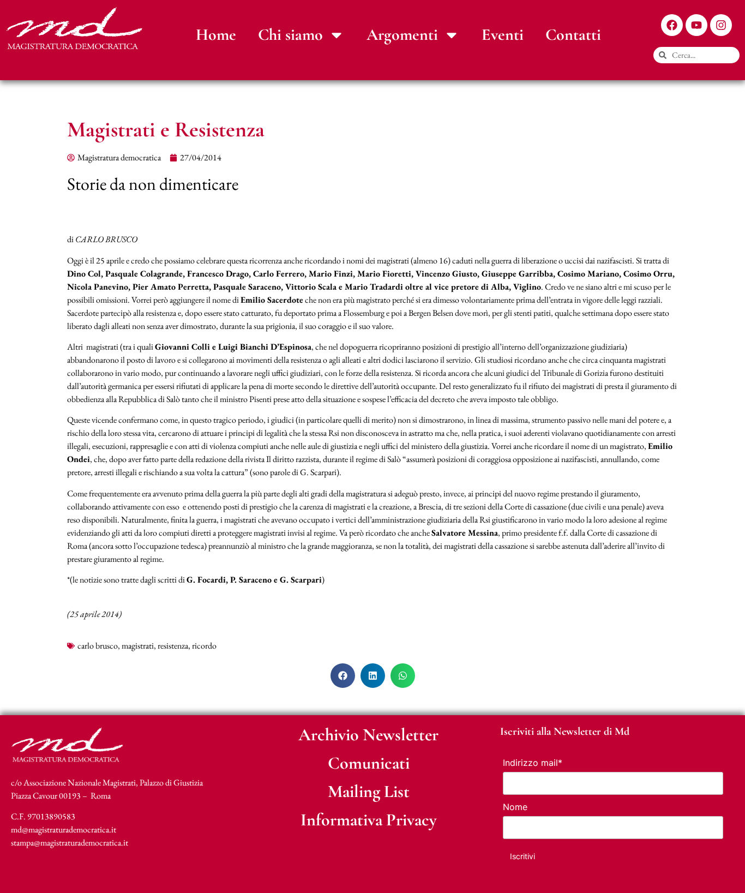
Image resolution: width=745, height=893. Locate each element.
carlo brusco (97, 645)
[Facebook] (672, 25)
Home (216, 35)
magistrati (138, 645)
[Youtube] (696, 25)
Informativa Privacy (369, 819)
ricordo (204, 645)
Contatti (573, 35)
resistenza (173, 645)
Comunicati (369, 763)
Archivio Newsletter (368, 734)
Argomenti (402, 35)
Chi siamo (290, 35)
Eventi (503, 35)
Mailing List (369, 791)
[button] (343, 675)
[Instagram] (721, 25)
